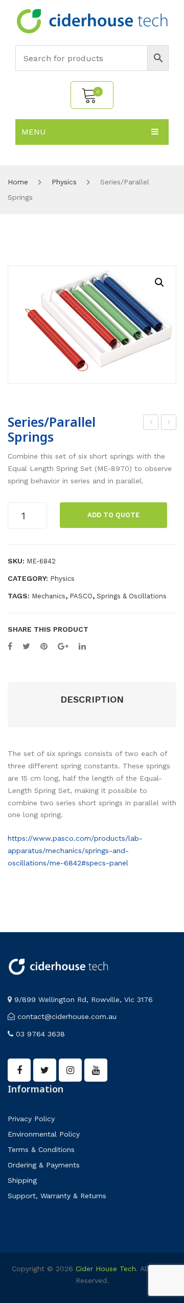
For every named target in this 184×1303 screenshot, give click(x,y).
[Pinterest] (44, 646)
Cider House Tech (106, 1268)
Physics (64, 182)
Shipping (22, 1180)
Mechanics (48, 596)
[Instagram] (70, 1070)
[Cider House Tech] (92, 20)
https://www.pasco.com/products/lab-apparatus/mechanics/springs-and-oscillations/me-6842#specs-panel (75, 850)
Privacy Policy (31, 1119)
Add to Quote (113, 515)
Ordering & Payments (44, 1165)
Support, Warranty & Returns (57, 1196)
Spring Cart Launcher (169, 424)
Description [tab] (92, 699)
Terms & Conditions (41, 1149)
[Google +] (63, 646)
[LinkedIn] (82, 646)
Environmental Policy (44, 1134)
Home (18, 182)
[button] (159, 282)
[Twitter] (26, 646)
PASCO (81, 596)
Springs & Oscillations (132, 596)
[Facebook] (10, 646)
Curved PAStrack (151, 424)
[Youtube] (95, 1070)
